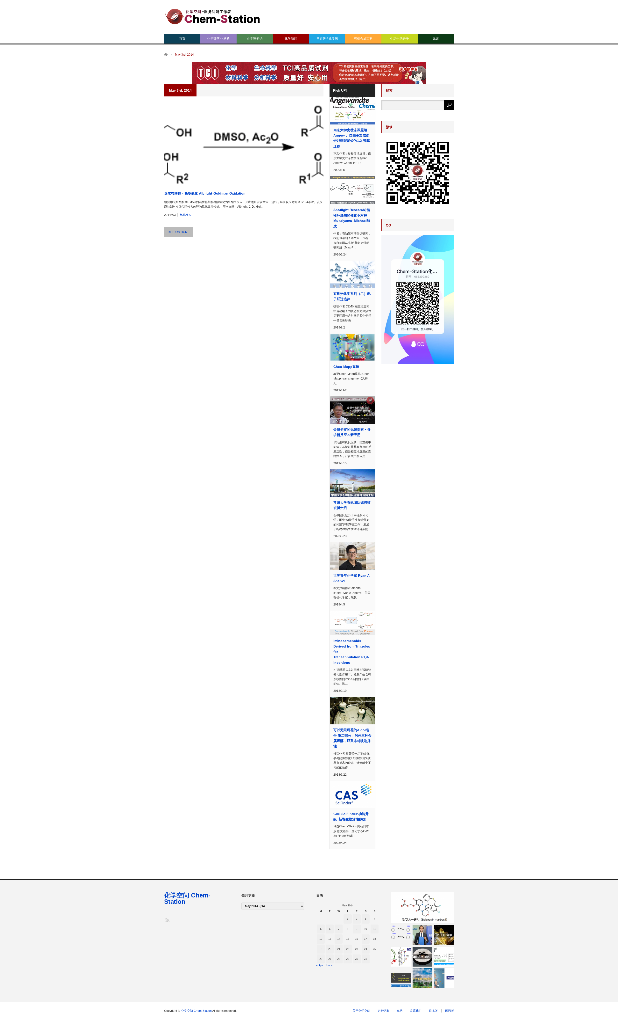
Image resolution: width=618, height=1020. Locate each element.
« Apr (319, 965)
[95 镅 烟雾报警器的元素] (422, 957)
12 (320, 938)
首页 (182, 38)
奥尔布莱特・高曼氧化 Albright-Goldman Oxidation (205, 193)
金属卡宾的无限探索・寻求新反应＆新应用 (352, 432)
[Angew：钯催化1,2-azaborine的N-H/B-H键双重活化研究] (401, 978)
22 (347, 948)
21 (338, 948)
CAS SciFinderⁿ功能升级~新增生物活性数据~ (351, 816)
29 (347, 958)
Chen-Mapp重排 (346, 367)
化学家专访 (255, 38)
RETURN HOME (179, 232)
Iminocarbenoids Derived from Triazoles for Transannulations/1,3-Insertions (351, 651)
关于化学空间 (361, 1011)
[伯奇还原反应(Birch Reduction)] (401, 932)
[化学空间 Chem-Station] (212, 16)
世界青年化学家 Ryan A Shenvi (351, 578)
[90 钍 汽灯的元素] (444, 935)
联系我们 (415, 1011)
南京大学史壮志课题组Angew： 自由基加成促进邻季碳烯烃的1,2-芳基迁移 (351, 138)
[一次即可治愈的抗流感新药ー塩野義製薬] (422, 907)
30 (356, 958)
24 (365, 948)
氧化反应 (185, 215)
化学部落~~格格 (218, 38)
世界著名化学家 (327, 38)
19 (320, 948)
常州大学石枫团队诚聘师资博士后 (352, 505)
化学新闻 (291, 38)
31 (365, 958)
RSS (167, 920)
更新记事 (383, 1011)
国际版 (449, 1011)
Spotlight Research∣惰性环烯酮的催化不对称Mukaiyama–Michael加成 (351, 218)
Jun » (328, 965)
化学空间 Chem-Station (187, 898)
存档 (399, 1011)
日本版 (433, 1011)
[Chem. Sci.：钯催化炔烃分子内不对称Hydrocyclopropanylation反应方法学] (444, 957)
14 (338, 938)
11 (374, 928)
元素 (436, 38)
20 (329, 948)
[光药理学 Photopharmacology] (401, 957)
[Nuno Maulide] (422, 935)
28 (338, 958)
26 (320, 958)
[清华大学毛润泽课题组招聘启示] (422, 978)
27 (329, 958)
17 (365, 938)
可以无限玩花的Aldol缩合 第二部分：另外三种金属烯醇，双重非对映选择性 (352, 738)
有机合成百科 (363, 38)
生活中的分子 (399, 38)
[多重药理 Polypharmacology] (444, 978)
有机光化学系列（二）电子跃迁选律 (352, 296)
